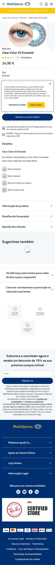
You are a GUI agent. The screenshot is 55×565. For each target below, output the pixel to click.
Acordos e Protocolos (36, 539)
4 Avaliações (26, 58)
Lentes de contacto (10, 18)
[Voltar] (3, 11)
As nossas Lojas (16, 539)
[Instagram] (18, 492)
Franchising (37, 544)
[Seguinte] (51, 11)
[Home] (19, 4)
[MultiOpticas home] (27, 426)
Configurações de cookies (27, 559)
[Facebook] (31, 492)
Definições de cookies (17, 105)
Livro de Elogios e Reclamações (33, 549)
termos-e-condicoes (34, 402)
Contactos (11, 549)
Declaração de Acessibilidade (27, 554)
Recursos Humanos (21, 544)
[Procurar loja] (46, 4)
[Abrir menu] (3, 4)
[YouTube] (24, 492)
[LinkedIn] (37, 492)
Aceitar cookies (36, 105)
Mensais (23, 18)
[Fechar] (50, 84)
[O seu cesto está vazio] (51, 4)
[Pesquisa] (41, 4)
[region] (27, 96)
